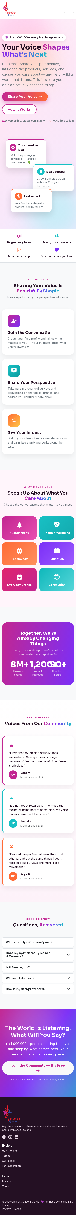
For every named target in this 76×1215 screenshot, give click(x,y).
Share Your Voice (23, 96)
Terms (5, 1186)
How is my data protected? (25, 989)
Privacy (6, 1181)
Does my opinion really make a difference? (28, 954)
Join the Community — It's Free (38, 1065)
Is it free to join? (18, 967)
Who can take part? (20, 978)
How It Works (19, 109)
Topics (6, 1155)
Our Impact (8, 1160)
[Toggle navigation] (69, 9)
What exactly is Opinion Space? (29, 942)
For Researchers (11, 1165)
